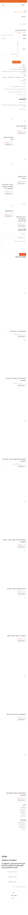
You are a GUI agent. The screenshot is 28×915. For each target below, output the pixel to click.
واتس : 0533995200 (12, 882)
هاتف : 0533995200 (12, 877)
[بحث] (20, 5)
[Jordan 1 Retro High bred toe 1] (17, 549)
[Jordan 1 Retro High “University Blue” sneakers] (13, 484)
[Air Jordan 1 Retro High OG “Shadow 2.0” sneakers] (7, 154)
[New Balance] (7, 200)
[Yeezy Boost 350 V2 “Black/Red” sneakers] (13, 737)
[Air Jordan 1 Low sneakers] (13, 275)
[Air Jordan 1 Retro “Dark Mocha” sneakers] (13, 338)
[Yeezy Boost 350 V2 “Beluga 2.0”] (13, 659)
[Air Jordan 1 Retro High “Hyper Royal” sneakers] (13, 403)
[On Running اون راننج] (20, 115)
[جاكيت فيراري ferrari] (20, 152)
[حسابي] (1, 5)
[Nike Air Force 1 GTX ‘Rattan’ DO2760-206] (20, 199)
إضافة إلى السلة (16, 62)
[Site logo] (13, 4)
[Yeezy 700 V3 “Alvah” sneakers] (19, 596)
